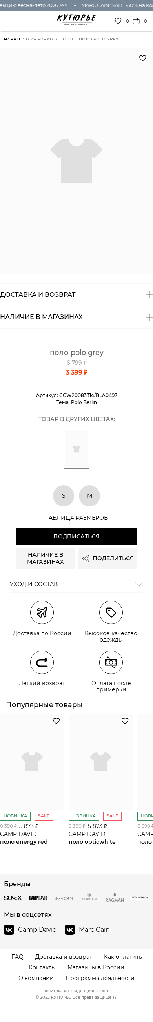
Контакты (42, 967)
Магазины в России (95, 967)
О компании (36, 978)
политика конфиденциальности (76, 991)
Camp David (37, 929)
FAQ (17, 957)
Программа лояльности (100, 978)
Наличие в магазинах (45, 558)
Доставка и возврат (63, 957)
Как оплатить (123, 957)
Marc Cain (94, 929)
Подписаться (76, 536)
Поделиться (113, 558)
